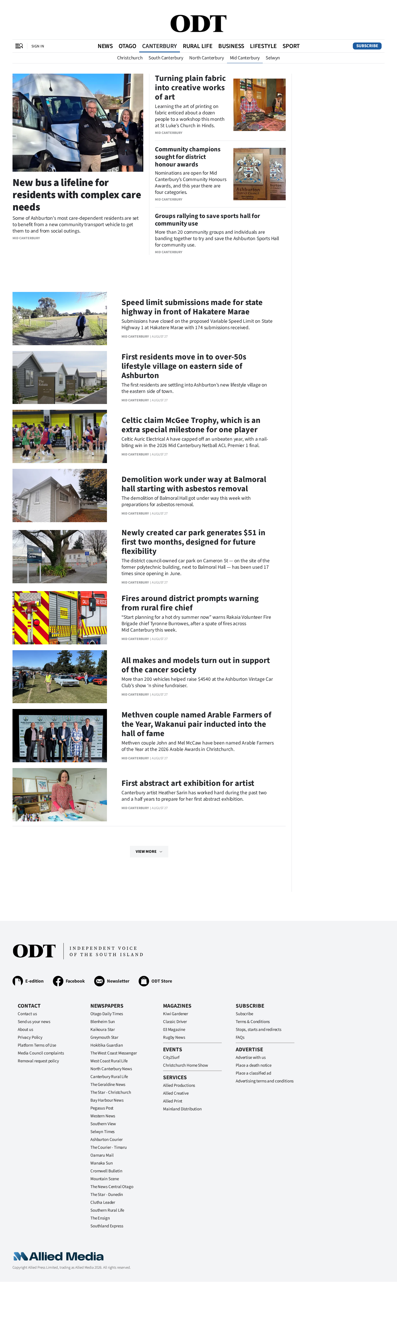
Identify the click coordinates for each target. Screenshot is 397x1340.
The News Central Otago (111, 1187)
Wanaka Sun (101, 1163)
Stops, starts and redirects (258, 1030)
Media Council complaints (41, 1053)
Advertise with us (250, 1057)
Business (231, 46)
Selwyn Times (102, 1132)
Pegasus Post (101, 1108)
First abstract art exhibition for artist (187, 783)
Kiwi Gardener (175, 1014)
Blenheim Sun (102, 1022)
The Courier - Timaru (108, 1147)
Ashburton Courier (106, 1140)
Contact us (27, 1014)
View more (146, 852)
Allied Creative (176, 1093)
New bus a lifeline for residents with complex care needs (76, 195)
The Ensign (100, 1218)
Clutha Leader (102, 1202)
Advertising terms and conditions (265, 1081)
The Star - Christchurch (110, 1092)
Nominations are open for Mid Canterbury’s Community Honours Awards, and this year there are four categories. (190, 182)
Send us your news (34, 1022)
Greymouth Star (104, 1037)
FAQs (240, 1037)
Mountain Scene (104, 1179)
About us (25, 1030)
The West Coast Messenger (113, 1053)
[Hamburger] (19, 46)
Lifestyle (263, 46)
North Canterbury (206, 57)
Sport (291, 46)
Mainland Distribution (182, 1109)
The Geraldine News (107, 1085)
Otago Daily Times (106, 1014)
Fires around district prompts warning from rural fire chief (190, 603)
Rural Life (197, 46)
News (105, 46)
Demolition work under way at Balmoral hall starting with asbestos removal (193, 484)
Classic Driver (175, 1022)
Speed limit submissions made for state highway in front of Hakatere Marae (192, 307)
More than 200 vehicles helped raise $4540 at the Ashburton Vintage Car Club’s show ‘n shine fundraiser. (197, 682)
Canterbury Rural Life (109, 1077)
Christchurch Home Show (185, 1065)
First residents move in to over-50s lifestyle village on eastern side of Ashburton (183, 366)
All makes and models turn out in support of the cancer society (195, 665)
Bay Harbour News (107, 1100)
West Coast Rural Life (109, 1061)
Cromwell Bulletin (106, 1171)
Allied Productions (179, 1085)
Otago (127, 46)
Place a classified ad (253, 1073)
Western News (102, 1116)
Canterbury (159, 46)
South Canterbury (166, 57)
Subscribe (367, 46)
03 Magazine (174, 1030)
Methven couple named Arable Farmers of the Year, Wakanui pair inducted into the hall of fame (196, 724)
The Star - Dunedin (106, 1195)
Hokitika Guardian (106, 1045)
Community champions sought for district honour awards (188, 157)
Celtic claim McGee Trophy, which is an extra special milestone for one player (190, 424)
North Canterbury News (111, 1069)
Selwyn (273, 57)
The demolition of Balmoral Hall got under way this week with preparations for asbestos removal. (186, 501)
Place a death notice (253, 1065)
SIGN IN (37, 46)
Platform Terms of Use (37, 1045)
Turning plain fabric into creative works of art (190, 87)
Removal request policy (38, 1061)
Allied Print (172, 1101)
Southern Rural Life (107, 1210)
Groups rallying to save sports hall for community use (207, 219)
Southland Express (106, 1226)
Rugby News (174, 1037)
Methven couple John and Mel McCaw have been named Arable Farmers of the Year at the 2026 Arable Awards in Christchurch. (197, 746)
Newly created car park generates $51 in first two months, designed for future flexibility (193, 542)
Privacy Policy (30, 1037)
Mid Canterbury (245, 57)
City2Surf (171, 1057)
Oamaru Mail (101, 1155)
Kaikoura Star (102, 1030)
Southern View (103, 1124)
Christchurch (130, 57)
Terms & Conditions (253, 1022)
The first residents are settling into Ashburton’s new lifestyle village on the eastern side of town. (194, 388)
